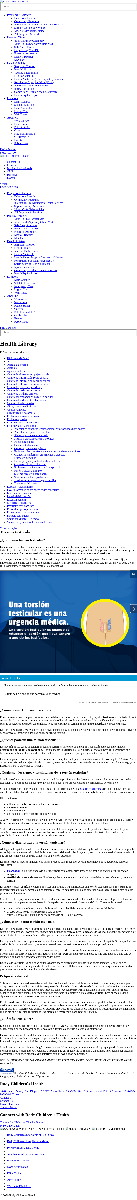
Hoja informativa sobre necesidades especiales (33, 489)
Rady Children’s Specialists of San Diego (30, 1134)
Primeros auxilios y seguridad (23, 512)
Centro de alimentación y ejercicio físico (29, 374)
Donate (11, 177)
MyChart (19, 59)
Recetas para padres (18, 515)
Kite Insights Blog (24, 133)
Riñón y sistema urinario (28, 470)
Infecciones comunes (19, 493)
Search (4, 183)
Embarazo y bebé (17, 419)
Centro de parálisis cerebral (22, 393)
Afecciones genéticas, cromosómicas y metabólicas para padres (49, 428)
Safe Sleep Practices (25, 46)
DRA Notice (14, 1173)
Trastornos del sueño (25, 483)
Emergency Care (23, 107)
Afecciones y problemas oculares (32, 432)
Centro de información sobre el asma (27, 377)
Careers (18, 130)
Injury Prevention (24, 88)
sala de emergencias (91, 788)
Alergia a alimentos (18, 364)
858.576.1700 (8, 152)
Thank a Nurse (8, 1107)
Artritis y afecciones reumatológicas (34, 438)
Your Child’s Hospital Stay (29, 40)
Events (18, 140)
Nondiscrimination (17, 1166)
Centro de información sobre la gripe (27, 383)
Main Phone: (66, 1091)
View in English (9, 528)
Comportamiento (16, 409)
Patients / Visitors (17, 37)
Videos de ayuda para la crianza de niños (30, 522)
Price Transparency (18, 1160)
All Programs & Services (28, 34)
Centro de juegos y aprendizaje (24, 387)
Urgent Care (21, 111)
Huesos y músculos (25, 457)
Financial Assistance (25, 53)
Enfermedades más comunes (23, 422)
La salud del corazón (19, 496)
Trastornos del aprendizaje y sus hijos (35, 480)
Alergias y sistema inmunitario (31, 435)
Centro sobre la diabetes (20, 403)
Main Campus (22, 101)
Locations (12, 98)
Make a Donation (10, 1103)
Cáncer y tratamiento (26, 444)
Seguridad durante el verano (23, 518)
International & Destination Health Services (38, 24)
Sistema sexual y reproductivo (31, 477)
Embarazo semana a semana (23, 416)
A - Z (10, 361)
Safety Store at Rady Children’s (32, 85)
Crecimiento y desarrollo (21, 412)
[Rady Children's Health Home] (14, 1)
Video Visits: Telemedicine (29, 30)
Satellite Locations (24, 104)
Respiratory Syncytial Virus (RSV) (34, 82)
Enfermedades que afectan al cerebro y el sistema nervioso (47, 451)
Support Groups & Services (29, 27)
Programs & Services (19, 14)
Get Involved (21, 136)
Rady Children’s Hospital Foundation (28, 1141)
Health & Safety (16, 63)
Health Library (22, 69)
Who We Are (21, 120)
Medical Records (23, 56)
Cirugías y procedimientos (22, 406)
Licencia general (16, 499)
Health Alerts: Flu (24, 75)
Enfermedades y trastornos (22, 425)
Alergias (12, 367)
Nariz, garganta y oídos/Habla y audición (37, 461)
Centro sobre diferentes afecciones (26, 400)
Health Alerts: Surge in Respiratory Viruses (38, 79)
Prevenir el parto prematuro (22, 509)
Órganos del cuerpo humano (30, 464)
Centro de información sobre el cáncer (28, 380)
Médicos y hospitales (19, 502)
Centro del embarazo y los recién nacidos (30, 396)
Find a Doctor (8, 149)
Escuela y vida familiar (20, 486)
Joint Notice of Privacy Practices (25, 1154)
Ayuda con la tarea (17, 371)
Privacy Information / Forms (23, 1147)
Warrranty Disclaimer (19, 1186)
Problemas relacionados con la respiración (37, 467)
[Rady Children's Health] (14, 155)
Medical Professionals (19, 168)
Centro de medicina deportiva (23, 390)
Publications (21, 143)
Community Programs (26, 21)
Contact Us (13, 161)
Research (12, 174)
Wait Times (20, 114)
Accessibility (14, 1179)
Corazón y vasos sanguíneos (30, 448)
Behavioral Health (24, 18)
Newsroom (20, 124)
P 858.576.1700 (9, 187)
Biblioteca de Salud (18, 358)
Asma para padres (24, 441)
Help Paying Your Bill (26, 50)
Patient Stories (22, 127)
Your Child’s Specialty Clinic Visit (33, 43)
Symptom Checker (24, 66)
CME (10, 171)
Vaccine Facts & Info (26, 72)
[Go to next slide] (133, 608)
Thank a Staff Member (13, 1122)
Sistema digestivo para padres (30, 473)
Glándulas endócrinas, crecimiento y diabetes (39, 454)
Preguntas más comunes (20, 505)
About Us (12, 117)
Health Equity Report (26, 95)
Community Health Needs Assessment (35, 91)
